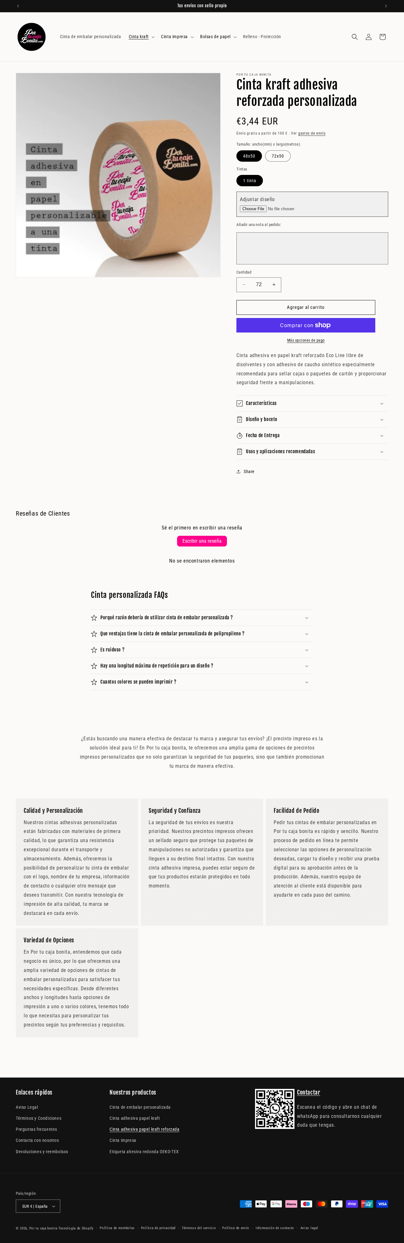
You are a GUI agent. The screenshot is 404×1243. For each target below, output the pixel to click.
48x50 (249, 156)
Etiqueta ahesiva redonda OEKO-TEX (144, 1151)
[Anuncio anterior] (18, 6)
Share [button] (249, 471)
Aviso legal (309, 1228)
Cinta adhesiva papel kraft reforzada (145, 1129)
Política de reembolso (117, 1228)
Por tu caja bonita (43, 1228)
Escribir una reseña (202, 541)
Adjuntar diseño (257, 199)
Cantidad (243, 272)
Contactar (308, 1092)
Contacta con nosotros (37, 1140)
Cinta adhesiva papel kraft (135, 1118)
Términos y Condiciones (38, 1118)
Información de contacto (275, 1228)
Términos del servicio (199, 1228)
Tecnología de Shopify (76, 1228)
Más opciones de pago (306, 340)
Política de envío (235, 1228)
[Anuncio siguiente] (386, 6)
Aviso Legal (27, 1107)
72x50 (278, 156)
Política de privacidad (158, 1228)
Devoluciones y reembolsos (42, 1151)
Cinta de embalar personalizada (140, 1107)
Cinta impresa (123, 1140)
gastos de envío (312, 133)
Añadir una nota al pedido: (258, 224)
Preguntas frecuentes (36, 1129)
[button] (141, 36)
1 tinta (249, 180)
